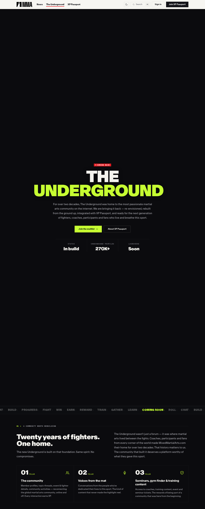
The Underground (55, 4)
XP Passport (74, 4)
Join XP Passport (177, 4)
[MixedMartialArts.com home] (24, 4)
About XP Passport (117, 229)
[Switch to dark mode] (126, 4)
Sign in (158, 4)
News (40, 4)
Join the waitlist (87, 229)
